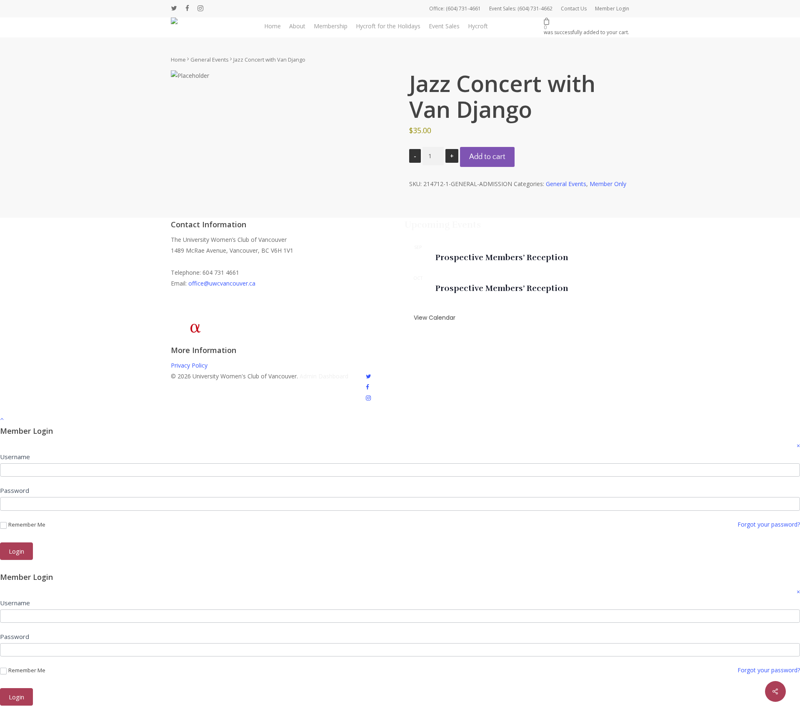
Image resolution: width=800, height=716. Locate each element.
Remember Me (26, 524)
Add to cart (487, 157)
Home (178, 59)
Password (14, 490)
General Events (209, 59)
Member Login (612, 8)
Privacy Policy (189, 365)
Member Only (608, 184)
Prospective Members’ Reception (501, 257)
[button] (400, 418)
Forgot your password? (769, 524)
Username (15, 456)
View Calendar (434, 317)
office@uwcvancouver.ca (221, 283)
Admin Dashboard (324, 376)
